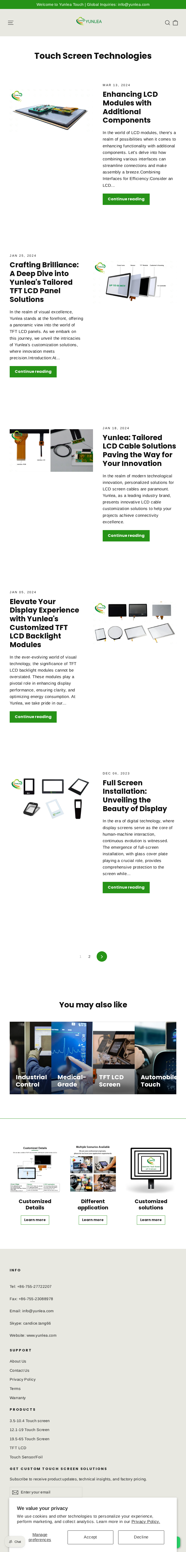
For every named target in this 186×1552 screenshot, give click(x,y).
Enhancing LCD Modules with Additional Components (130, 107)
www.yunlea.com (42, 1335)
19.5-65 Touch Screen (30, 1439)
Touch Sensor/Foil (26, 1457)
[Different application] (93, 1168)
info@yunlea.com (38, 1311)
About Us (18, 1361)
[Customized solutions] (151, 1168)
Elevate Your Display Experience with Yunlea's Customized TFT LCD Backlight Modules (44, 623)
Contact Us (19, 1370)
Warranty (18, 1398)
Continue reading (126, 199)
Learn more (35, 1219)
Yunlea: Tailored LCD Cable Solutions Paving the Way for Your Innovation (139, 450)
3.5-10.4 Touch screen (30, 1421)
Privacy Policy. (146, 1521)
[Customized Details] (35, 1168)
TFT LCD (18, 1448)
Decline (141, 1537)
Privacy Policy (23, 1379)
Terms (15, 1389)
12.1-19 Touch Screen (30, 1430)
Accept (90, 1537)
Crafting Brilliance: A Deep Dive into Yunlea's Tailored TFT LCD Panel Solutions (44, 282)
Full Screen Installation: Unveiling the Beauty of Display (135, 796)
